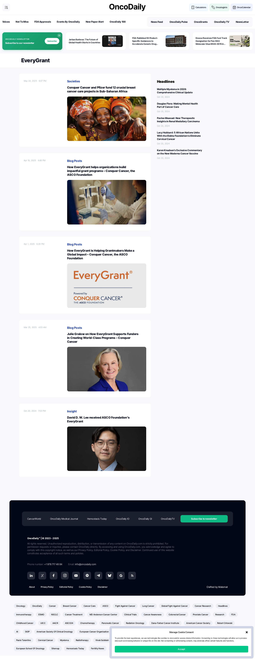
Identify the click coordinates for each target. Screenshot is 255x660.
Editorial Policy (66, 587)
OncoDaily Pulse (179, 21)
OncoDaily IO (122, 518)
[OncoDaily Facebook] (53, 575)
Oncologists (221, 7)
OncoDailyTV (168, 518)
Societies (73, 81)
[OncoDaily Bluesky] (109, 575)
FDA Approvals (42, 21)
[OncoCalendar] (234, 7)
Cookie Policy (85, 587)
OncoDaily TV (221, 21)
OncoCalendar (244, 7)
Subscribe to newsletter (204, 518)
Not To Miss (22, 21)
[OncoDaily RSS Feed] (132, 575)
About (32, 587)
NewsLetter (242, 21)
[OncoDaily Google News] (121, 575)
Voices (6, 21)
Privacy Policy (47, 587)
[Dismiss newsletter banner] (59, 35)
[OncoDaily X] (42, 575)
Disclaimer (103, 587)
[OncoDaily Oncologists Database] (213, 7)
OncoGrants (200, 21)
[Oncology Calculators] (193, 7)
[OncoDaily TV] (76, 575)
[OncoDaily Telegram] (98, 575)
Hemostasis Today (97, 518)
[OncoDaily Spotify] (87, 575)
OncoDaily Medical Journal (64, 518)
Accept (181, 649)
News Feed (157, 21)
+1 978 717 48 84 (53, 564)
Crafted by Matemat (217, 586)
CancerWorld (34, 518)
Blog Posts (74, 161)
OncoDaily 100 (118, 21)
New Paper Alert (95, 21)
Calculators (201, 7)
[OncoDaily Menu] (6, 7)
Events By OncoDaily (68, 21)
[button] (246, 632)
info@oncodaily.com (85, 564)
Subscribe (52, 41)
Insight (72, 411)
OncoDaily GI (145, 518)
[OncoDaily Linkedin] (31, 575)
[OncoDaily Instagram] (65, 575)
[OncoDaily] (127, 7)
